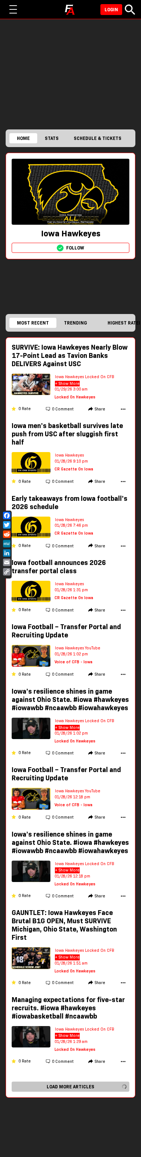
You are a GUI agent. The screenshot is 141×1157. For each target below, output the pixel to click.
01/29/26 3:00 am (71, 389)
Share (100, 409)
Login (111, 9)
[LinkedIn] (7, 553)
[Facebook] (7, 515)
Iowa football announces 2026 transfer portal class (59, 567)
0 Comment (63, 409)
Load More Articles (70, 1086)
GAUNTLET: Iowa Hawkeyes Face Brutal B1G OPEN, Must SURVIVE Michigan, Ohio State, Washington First (64, 925)
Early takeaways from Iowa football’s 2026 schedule (69, 502)
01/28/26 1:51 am (71, 963)
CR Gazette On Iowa (74, 469)
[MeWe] (7, 543)
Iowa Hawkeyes (69, 376)
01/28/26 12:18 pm (72, 797)
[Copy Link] (7, 571)
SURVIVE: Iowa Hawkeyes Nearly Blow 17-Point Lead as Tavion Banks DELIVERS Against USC (69, 355)
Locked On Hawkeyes (75, 397)
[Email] (7, 562)
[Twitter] (7, 525)
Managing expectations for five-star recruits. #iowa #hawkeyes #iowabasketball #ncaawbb (68, 1008)
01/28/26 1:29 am (71, 1041)
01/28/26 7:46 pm (71, 525)
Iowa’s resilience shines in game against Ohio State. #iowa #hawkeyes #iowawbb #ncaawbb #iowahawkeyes (70, 699)
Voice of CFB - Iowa (73, 662)
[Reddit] (7, 534)
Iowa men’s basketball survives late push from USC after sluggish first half (67, 434)
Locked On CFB (99, 376)
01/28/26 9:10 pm (71, 461)
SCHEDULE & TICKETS (97, 138)
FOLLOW (75, 248)
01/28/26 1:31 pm (71, 590)
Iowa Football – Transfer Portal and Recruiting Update (66, 631)
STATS (52, 138)
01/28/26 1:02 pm (71, 654)
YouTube (92, 648)
